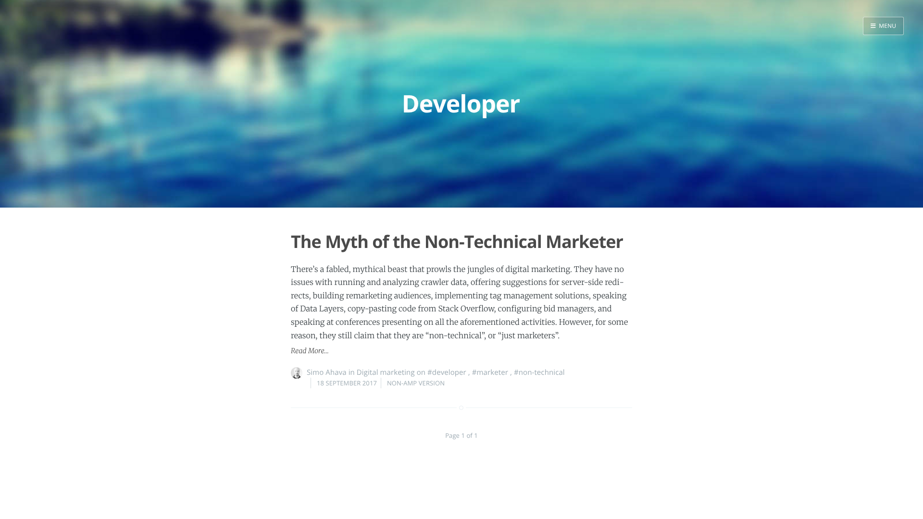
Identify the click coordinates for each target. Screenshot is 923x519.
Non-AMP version (416, 383)
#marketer (490, 372)
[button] (883, 26)
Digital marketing (386, 372)
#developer (446, 372)
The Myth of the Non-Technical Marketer (457, 241)
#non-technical (539, 372)
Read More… (310, 350)
